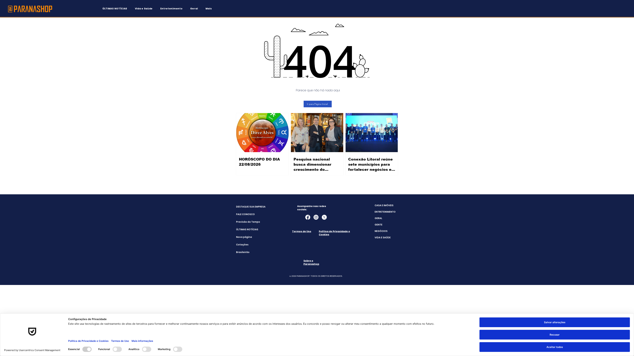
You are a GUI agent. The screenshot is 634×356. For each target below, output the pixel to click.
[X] (324, 217)
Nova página (244, 237)
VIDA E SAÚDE (383, 237)
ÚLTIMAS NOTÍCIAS (244, 229)
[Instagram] (316, 217)
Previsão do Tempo (244, 221)
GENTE (378, 224)
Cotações (242, 244)
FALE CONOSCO (244, 214)
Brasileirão (242, 252)
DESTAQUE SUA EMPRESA (244, 206)
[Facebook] (307, 217)
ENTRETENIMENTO (385, 211)
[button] (210, 8)
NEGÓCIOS (381, 231)
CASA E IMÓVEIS (384, 205)
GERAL (378, 218)
